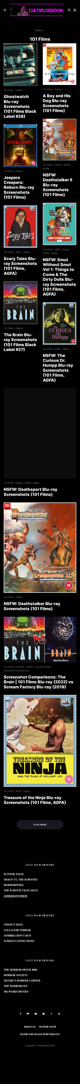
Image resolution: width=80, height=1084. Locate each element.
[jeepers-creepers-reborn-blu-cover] (20, 145)
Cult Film (19, 667)
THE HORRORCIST (16, 986)
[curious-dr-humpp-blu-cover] (59, 323)
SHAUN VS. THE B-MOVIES (21, 879)
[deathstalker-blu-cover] (59, 140)
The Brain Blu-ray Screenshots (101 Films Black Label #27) (20, 342)
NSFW (67, 165)
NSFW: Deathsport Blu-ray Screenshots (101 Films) (30, 492)
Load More (40, 825)
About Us (30, 1027)
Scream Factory (43, 667)
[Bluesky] (43, 1014)
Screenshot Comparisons (16, 670)
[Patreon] (28, 1014)
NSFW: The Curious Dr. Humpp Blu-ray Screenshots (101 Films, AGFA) (58, 368)
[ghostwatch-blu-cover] (20, 64)
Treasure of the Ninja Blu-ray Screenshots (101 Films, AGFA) (35, 800)
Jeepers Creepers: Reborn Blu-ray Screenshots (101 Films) (19, 187)
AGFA (18, 252)
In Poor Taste (47, 1027)
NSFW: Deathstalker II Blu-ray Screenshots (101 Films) (57, 185)
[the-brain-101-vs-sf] (40, 639)
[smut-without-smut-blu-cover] (59, 224)
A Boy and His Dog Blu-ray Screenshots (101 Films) (57, 103)
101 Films (9, 90)
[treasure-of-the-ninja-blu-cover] (40, 741)
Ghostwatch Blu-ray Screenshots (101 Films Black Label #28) (20, 106)
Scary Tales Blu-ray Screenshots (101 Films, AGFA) (20, 266)
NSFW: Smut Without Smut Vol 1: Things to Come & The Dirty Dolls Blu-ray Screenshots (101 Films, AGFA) (59, 277)
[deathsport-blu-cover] (40, 433)
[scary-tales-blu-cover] (20, 226)
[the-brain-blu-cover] (20, 302)
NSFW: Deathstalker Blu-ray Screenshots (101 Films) (32, 606)
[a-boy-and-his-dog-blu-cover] (59, 64)
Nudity (46, 168)
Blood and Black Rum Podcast (40, 1034)
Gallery (19, 90)
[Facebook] (20, 1014)
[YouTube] (36, 1014)
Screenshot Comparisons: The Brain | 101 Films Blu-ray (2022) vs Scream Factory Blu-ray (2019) (38, 682)
